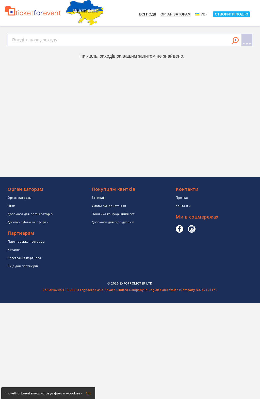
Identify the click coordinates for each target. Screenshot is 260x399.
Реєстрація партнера (24, 258)
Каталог (14, 249)
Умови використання (109, 206)
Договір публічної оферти (28, 222)
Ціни (11, 206)
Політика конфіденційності (114, 214)
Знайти (235, 40)
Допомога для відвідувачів (113, 222)
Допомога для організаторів (30, 214)
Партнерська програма (26, 241)
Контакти (183, 206)
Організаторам (175, 14)
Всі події (147, 14)
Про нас (182, 197)
